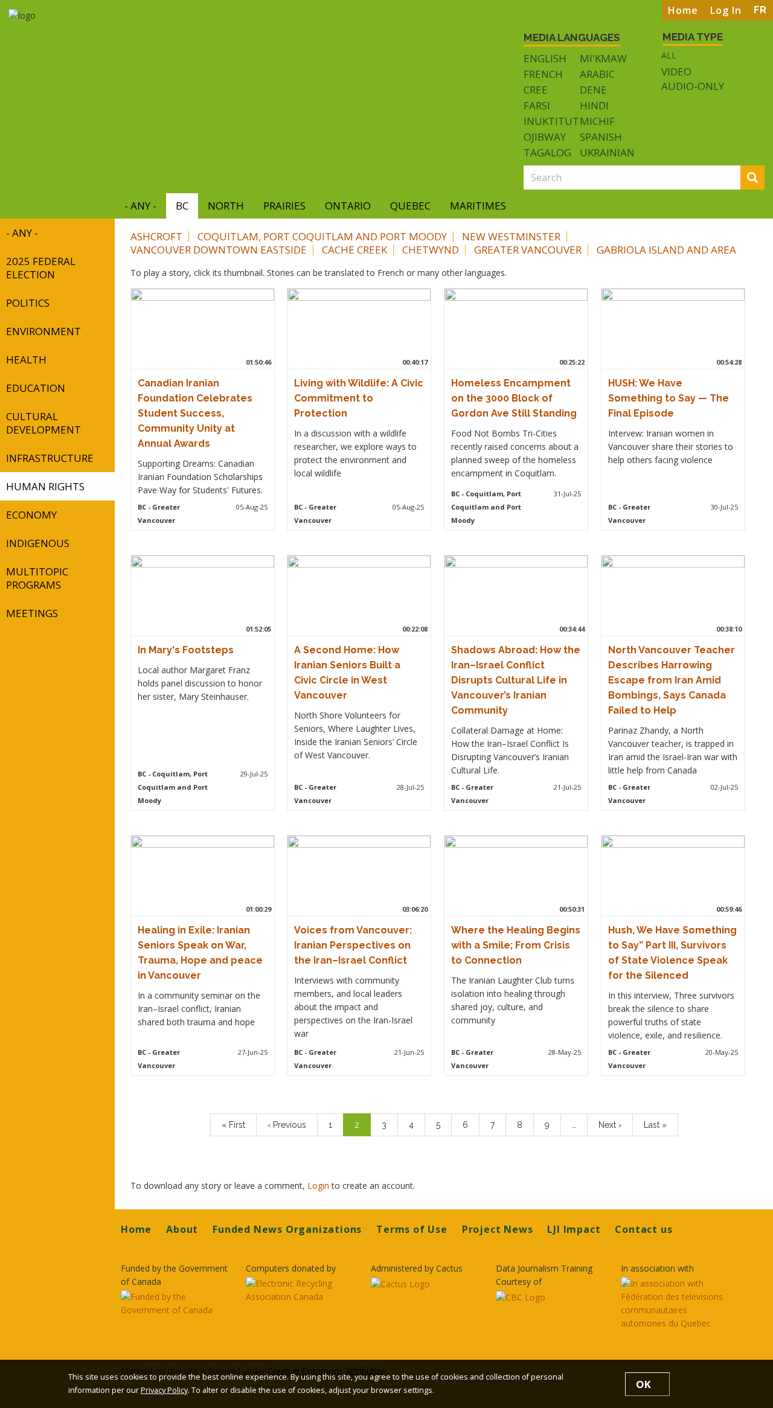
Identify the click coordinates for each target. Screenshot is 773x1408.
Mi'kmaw (603, 58)
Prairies (284, 206)
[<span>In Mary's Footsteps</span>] (200, 594)
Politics (28, 303)
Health (26, 359)
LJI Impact (573, 1229)
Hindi (594, 105)
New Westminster (511, 236)
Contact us (643, 1229)
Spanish (601, 137)
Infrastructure (50, 458)
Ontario (348, 206)
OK (643, 1384)
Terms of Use (411, 1229)
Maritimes (478, 206)
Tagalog (547, 152)
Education (35, 388)
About (182, 1229)
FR (760, 10)
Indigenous (37, 543)
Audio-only (692, 86)
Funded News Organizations (287, 1229)
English (545, 58)
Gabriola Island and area (666, 250)
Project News (497, 1229)
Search (762, 178)
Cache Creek (354, 250)
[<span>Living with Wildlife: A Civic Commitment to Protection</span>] (357, 327)
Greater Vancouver (528, 250)
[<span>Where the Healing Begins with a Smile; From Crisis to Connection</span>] (513, 874)
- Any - (140, 206)
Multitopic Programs (37, 578)
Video (676, 71)
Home (683, 10)
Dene (593, 90)
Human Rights (45, 486)
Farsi (537, 105)
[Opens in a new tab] (176, 1303)
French (543, 74)
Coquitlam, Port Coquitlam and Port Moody (322, 236)
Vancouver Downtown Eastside (218, 250)
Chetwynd (430, 250)
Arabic (597, 74)
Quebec (410, 206)
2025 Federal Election (40, 267)
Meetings (32, 613)
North (226, 206)
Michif (597, 121)
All (668, 55)
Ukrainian (607, 152)
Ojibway (545, 137)
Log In (726, 10)
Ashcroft (156, 236)
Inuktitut (551, 121)
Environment (43, 331)
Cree (536, 90)
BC (182, 206)
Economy (31, 515)
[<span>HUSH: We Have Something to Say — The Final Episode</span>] (670, 327)
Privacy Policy (164, 1390)
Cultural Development (43, 423)
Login (319, 1185)
